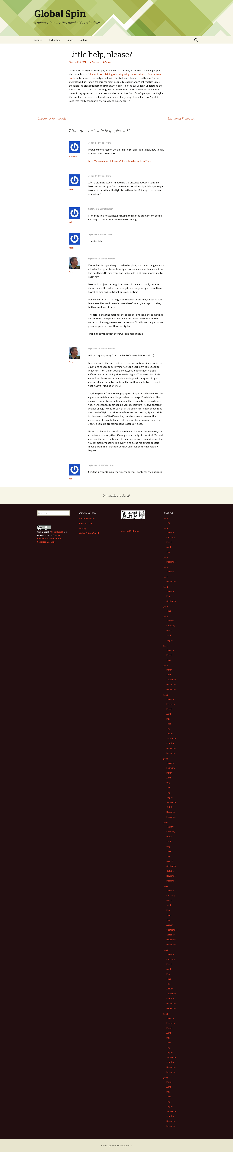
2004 (165, 1014)
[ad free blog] (133, 514)
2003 (165, 1077)
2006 (165, 886)
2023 (165, 557)
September (171, 601)
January (170, 532)
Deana (108, 62)
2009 (165, 695)
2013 (165, 606)
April (168, 547)
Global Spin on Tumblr (89, 533)
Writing (82, 528)
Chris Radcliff (57, 531)
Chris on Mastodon (130, 531)
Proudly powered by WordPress (116, 1145)
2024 (165, 528)
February (170, 537)
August (169, 640)
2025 (165, 518)
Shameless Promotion (183, 118)
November (171, 684)
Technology (54, 39)
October (170, 743)
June (168, 610)
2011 (165, 646)
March (169, 542)
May (168, 596)
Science (38, 39)
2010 (165, 665)
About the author (87, 518)
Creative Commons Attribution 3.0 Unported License (49, 538)
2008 (165, 758)
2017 (165, 577)
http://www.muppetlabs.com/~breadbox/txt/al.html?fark (119, 161)
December (171, 561)
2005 (165, 950)
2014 (165, 587)
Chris (71, 272)
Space (70, 39)
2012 (165, 616)
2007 (165, 822)
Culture (83, 39)
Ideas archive (85, 523)
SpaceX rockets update (50, 118)
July (168, 522)
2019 (165, 567)
